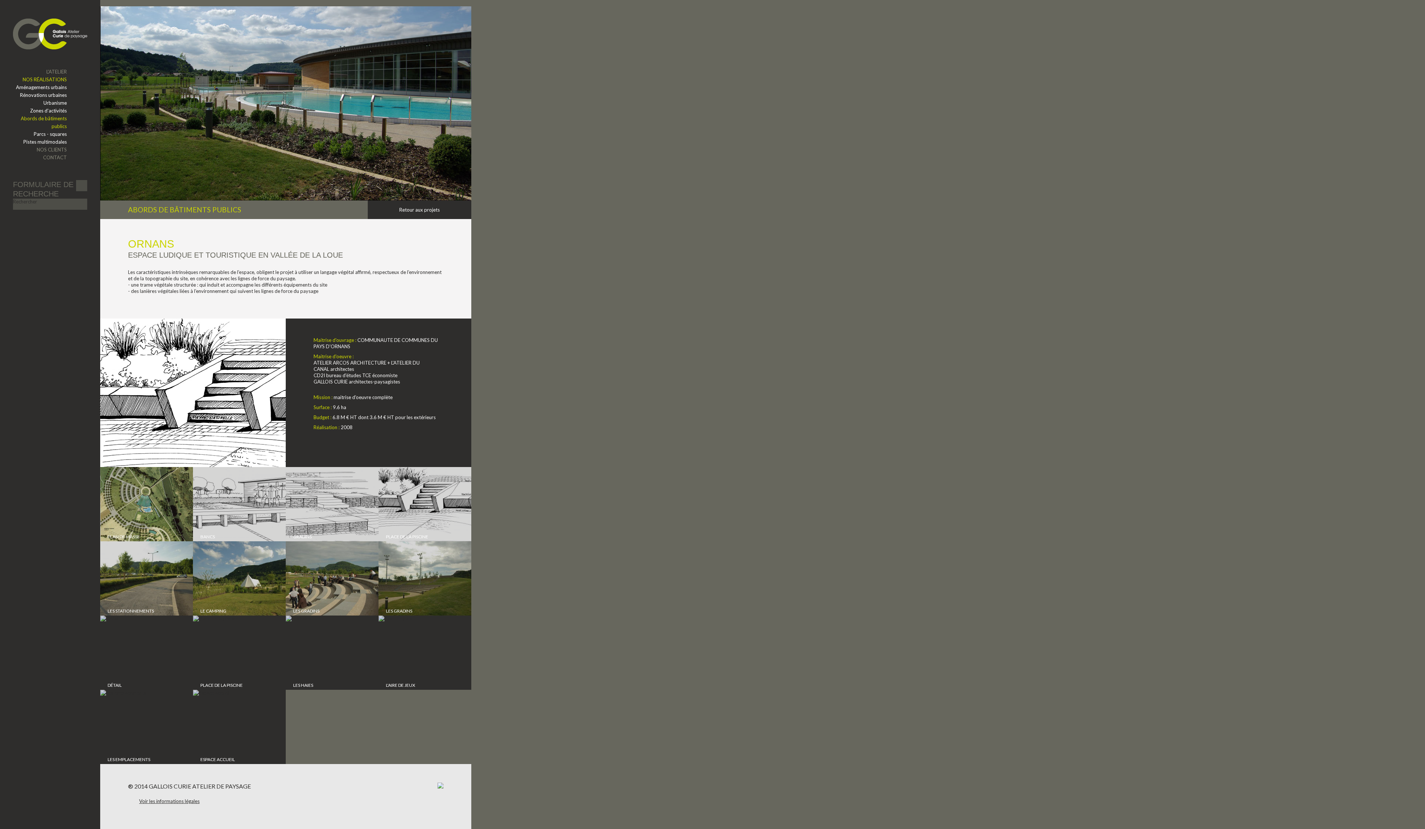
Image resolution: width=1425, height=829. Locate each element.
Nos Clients (52, 150)
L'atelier (56, 72)
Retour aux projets (419, 210)
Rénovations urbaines (43, 95)
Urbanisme (55, 103)
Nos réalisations (45, 79)
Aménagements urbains (41, 87)
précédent (386, 209)
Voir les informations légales (169, 801)
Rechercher (25, 202)
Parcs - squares (50, 134)
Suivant (452, 209)
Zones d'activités (48, 111)
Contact (55, 157)
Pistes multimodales (45, 142)
